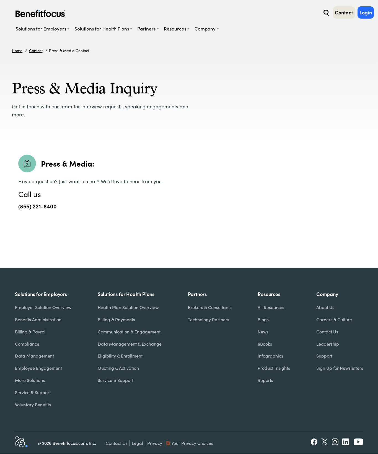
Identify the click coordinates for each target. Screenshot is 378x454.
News (263, 332)
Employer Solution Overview (43, 307)
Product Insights (274, 368)
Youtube (358, 441)
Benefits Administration (38, 319)
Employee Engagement (38, 368)
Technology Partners (208, 319)
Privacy (154, 443)
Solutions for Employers (40, 28)
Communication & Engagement (129, 332)
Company (205, 28)
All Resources (271, 307)
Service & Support (33, 392)
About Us (325, 307)
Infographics (270, 356)
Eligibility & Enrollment (120, 356)
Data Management (34, 356)
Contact (344, 12)
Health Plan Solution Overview (128, 307)
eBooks (265, 344)
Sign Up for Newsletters (339, 368)
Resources (175, 28)
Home (17, 50)
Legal (137, 443)
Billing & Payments (116, 319)
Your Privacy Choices (192, 443)
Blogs (263, 319)
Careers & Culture (334, 319)
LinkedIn (346, 441)
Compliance (27, 344)
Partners (146, 28)
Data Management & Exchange (130, 344)
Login (365, 12)
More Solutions (30, 380)
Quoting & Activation (118, 368)
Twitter (324, 441)
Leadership (327, 344)
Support (324, 356)
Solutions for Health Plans (101, 28)
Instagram (335, 441)
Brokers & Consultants (210, 307)
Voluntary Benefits (33, 404)
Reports (265, 380)
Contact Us (327, 332)
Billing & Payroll (30, 332)
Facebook (314, 441)
